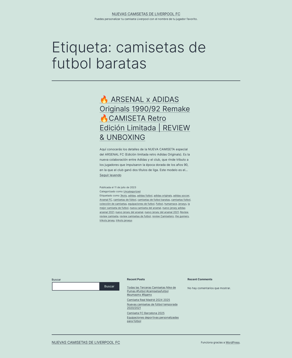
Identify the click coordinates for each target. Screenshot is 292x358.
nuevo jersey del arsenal (129, 212)
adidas (132, 195)
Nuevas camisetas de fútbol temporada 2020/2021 (152, 306)
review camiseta (109, 216)
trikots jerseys (124, 220)
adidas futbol (144, 195)
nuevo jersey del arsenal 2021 (162, 212)
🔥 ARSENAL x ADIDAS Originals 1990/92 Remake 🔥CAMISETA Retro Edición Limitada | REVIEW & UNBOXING (145, 118)
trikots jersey (107, 220)
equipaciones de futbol (141, 203)
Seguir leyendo (110, 175)
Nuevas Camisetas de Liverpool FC (146, 14)
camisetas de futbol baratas (154, 199)
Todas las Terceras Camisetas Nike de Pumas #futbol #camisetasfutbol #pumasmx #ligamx (151, 291)
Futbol (159, 203)
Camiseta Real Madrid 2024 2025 (148, 299)
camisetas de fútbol (124, 199)
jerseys (182, 203)
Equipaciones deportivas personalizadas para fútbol (153, 319)
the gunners (182, 216)
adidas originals (163, 195)
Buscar (56, 279)
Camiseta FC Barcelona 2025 (146, 313)
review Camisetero (163, 216)
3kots (123, 195)
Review (184, 212)
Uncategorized (132, 191)
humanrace (170, 203)
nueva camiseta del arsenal (145, 207)
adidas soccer (181, 195)
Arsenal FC (106, 199)
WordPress (233, 342)
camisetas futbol (180, 199)
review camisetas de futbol (135, 216)
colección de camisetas (113, 203)
